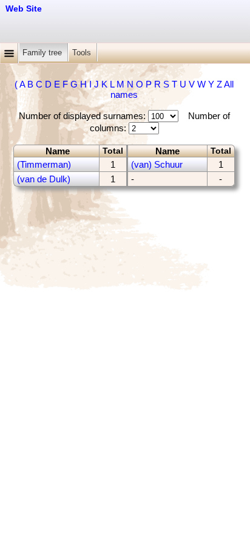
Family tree (43, 52)
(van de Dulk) (43, 179)
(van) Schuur (157, 164)
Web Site (23, 8)
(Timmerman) (44, 164)
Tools (82, 52)
